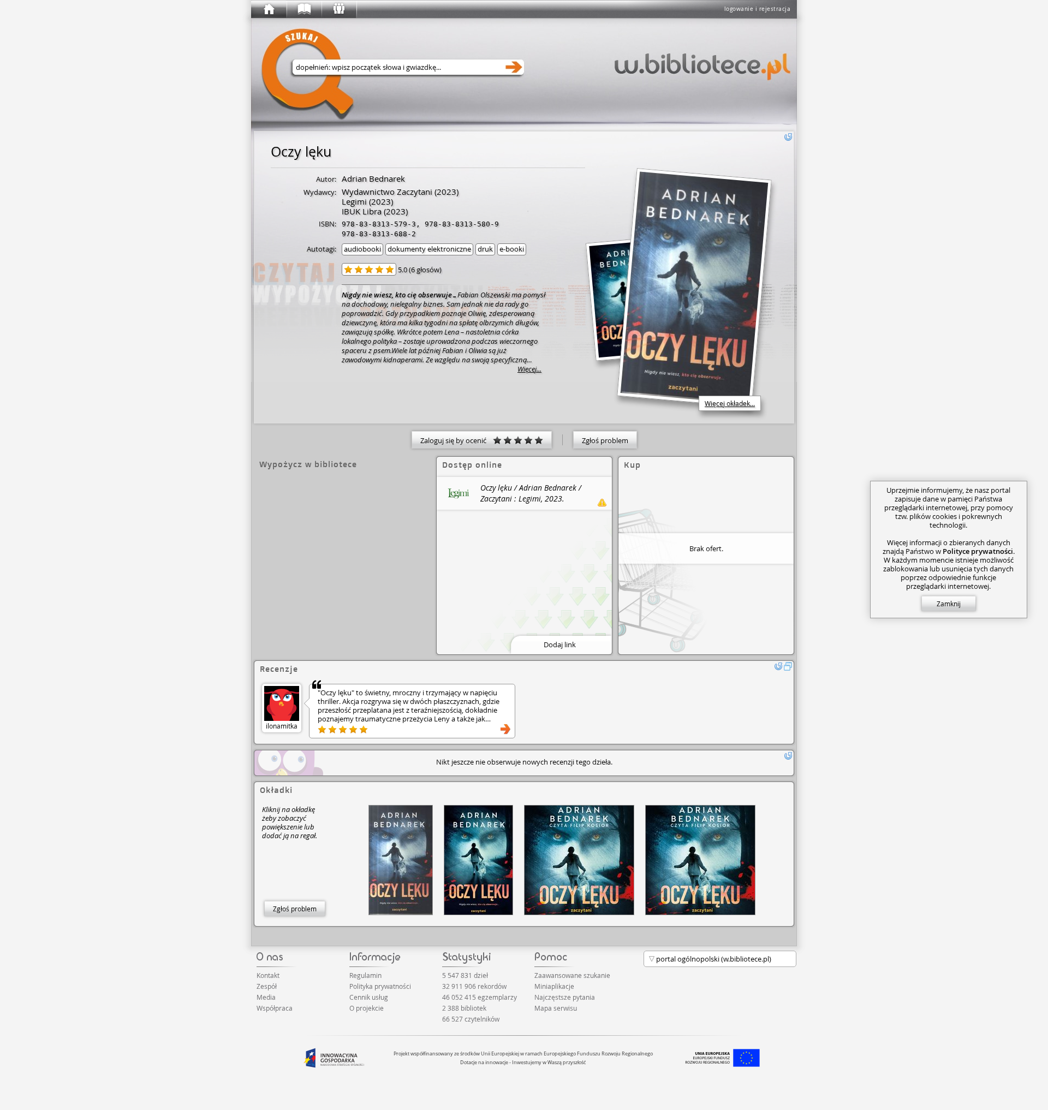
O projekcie (366, 1008)
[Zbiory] (303, 9)
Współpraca (275, 1008)
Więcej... (529, 369)
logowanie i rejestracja (757, 9)
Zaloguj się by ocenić (456, 440)
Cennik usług (368, 997)
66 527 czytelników (470, 1018)
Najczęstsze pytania (564, 997)
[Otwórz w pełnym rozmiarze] (788, 666)
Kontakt (268, 975)
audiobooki (362, 249)
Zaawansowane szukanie (572, 975)
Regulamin (365, 975)
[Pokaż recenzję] (505, 729)
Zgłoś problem (605, 440)
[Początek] (268, 9)
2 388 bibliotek (464, 1008)
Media (266, 997)
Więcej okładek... (730, 403)
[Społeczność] (338, 9)
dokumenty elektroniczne (429, 249)
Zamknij (949, 603)
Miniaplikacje (554, 986)
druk (485, 249)
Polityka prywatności (380, 986)
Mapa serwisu (555, 1008)
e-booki (511, 249)
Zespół (267, 986)
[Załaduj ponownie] (788, 137)
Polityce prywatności (978, 551)
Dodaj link (560, 644)
